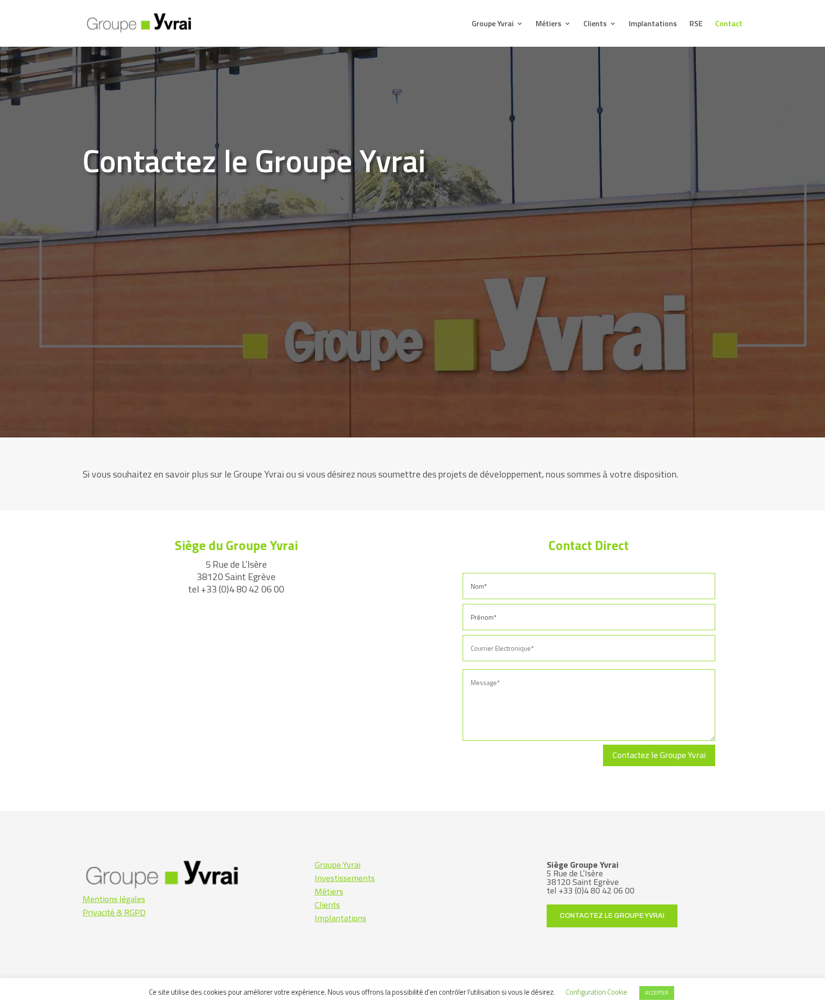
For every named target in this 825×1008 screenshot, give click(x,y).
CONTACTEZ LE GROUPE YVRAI (612, 915)
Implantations (653, 24)
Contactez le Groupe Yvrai (659, 754)
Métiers (548, 24)
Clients (595, 24)
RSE (696, 24)
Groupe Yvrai (493, 24)
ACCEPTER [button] (656, 993)
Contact (728, 24)
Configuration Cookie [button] (596, 992)
